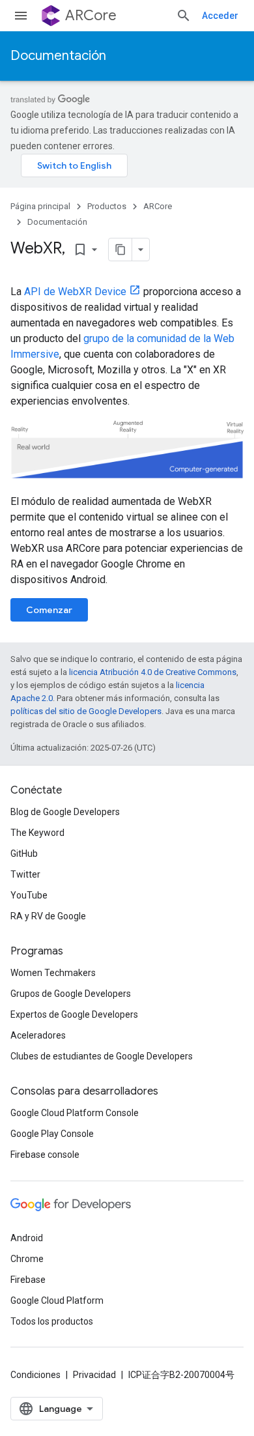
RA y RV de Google (48, 916)
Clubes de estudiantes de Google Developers (101, 1056)
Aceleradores (38, 1035)
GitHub (24, 853)
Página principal (40, 206)
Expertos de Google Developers (74, 1014)
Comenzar (49, 610)
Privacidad (94, 1375)
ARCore (91, 15)
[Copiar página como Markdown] (120, 249)
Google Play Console (52, 1133)
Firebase (28, 1279)
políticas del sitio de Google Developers (86, 711)
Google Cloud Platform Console (74, 1113)
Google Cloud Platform (57, 1300)
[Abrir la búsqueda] (183, 15)
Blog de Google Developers (65, 812)
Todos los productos (51, 1321)
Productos (106, 206)
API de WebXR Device (75, 291)
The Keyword (37, 832)
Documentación (58, 56)
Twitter (25, 874)
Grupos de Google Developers (70, 993)
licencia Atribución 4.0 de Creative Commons (152, 672)
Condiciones (35, 1375)
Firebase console (44, 1154)
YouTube (29, 895)
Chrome (27, 1259)
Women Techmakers (53, 973)
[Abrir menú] (21, 15)
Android (26, 1238)
